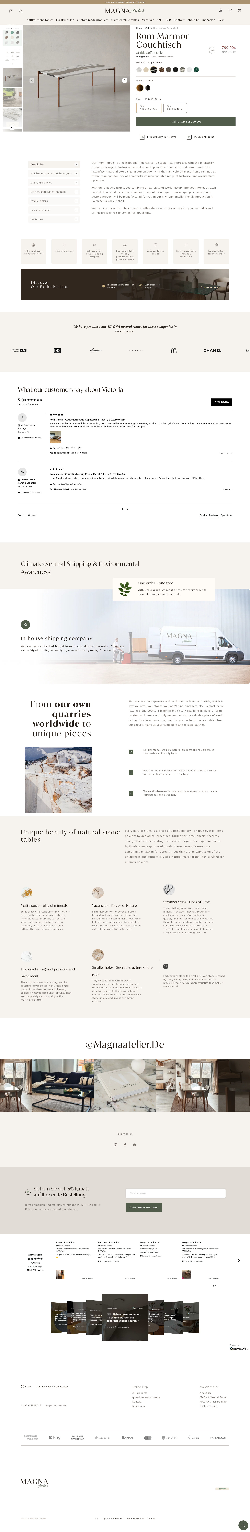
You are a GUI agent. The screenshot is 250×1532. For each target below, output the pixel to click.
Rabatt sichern (125, 792)
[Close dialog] (167, 733)
